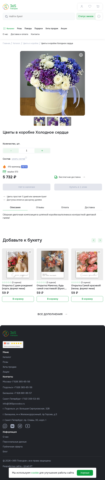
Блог (5, 451)
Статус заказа (85, 16)
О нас (5, 34)
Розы (5, 362)
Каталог (10, 28)
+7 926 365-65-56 (20, 381)
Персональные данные (15, 441)
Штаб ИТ (28, 466)
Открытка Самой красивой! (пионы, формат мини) (86, 287)
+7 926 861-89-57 (23, 393)
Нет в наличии (26, 187)
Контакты (35, 34)
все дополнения (50, 314)
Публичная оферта (13, 446)
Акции (6, 371)
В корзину (18, 298)
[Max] (5, 426)
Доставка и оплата (19, 34)
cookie (35, 472)
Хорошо (84, 472)
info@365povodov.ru (14, 403)
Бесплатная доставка (70, 177)
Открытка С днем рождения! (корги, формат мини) (17, 287)
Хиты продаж (9, 366)
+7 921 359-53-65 (30, 398)
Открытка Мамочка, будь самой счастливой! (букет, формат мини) (51, 287)
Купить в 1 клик (78, 187)
